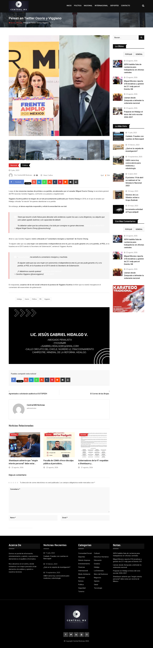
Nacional (88, 6)
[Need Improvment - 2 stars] (11, 482)
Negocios (97, 578)
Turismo (81, 591)
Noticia (80, 581)
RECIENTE (118, 54)
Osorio (27, 299)
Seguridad (82, 588)
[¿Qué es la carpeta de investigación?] (118, 147)
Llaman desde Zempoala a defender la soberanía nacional (134, 100)
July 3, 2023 (56, 228)
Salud (96, 585)
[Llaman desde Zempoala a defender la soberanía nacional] (117, 97)
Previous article (15, 391)
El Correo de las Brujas (100, 394)
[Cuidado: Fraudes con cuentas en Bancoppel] (118, 136)
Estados (97, 564)
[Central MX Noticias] (37, 175)
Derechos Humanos (101, 557)
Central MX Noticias (36, 405)
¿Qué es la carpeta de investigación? (56, 567)
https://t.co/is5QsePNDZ (94, 226)
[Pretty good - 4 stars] (15, 482)
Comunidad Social (85, 553)
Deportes (114, 6)
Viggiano (47, 299)
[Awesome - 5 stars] (17, 482)
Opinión (96, 581)
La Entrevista (98, 571)
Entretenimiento (84, 564)
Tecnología (98, 588)
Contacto (125, 6)
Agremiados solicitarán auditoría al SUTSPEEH (28, 394)
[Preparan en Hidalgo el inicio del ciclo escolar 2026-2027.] (117, 111)
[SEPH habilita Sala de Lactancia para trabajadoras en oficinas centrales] (117, 63)
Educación (98, 560)
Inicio (69, 6)
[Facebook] (13, 380)
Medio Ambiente (84, 574)
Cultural (97, 553)
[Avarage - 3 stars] (13, 482)
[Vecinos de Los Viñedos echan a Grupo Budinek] (118, 194)
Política (77, 6)
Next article (104, 391)
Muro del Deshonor (101, 574)
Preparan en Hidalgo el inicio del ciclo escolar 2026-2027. (133, 114)
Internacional (101, 6)
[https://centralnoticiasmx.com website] (34, 175)
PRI (40, 299)
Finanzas (81, 567)
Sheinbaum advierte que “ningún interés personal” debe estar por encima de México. (127, 579)
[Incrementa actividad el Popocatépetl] (118, 209)
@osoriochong (23, 257)
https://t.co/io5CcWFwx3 (51, 271)
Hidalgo (19, 299)
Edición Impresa (84, 560)
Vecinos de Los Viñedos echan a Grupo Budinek (132, 197)
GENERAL (139, 54)
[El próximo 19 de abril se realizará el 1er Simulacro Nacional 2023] (118, 177)
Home (12, 23)
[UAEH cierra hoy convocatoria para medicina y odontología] (118, 160)
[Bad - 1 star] (9, 482)
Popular (128, 54)
